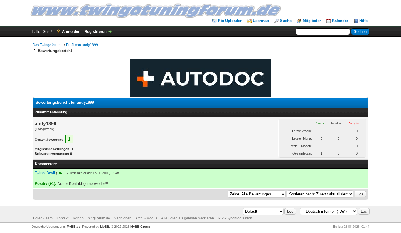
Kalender (340, 21)
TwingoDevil (45, 173)
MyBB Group (140, 226)
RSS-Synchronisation (235, 218)
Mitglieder (312, 21)
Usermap (261, 21)
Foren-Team (43, 218)
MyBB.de (73, 226)
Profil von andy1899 (82, 45)
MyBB (104, 226)
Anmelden (71, 31)
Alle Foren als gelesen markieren (187, 218)
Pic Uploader (230, 21)
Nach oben (123, 218)
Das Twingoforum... (48, 45)
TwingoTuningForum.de (91, 218)
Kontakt (62, 218)
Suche (286, 21)
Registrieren (96, 31)
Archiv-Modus (146, 218)
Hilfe (363, 21)
